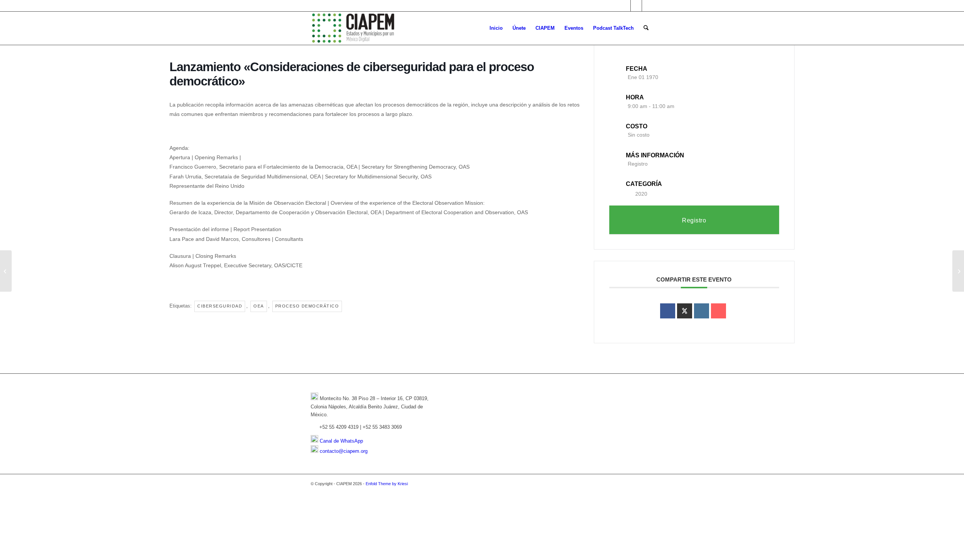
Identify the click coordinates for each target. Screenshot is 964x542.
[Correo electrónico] (718, 310)
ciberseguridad (219, 306)
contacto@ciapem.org (344, 451)
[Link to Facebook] (636, 5)
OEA (258, 306)
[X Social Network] (684, 310)
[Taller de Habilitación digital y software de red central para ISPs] (6, 271)
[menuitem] (496, 28)
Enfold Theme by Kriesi (387, 483)
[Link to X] (624, 5)
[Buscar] (646, 28)
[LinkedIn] (701, 310)
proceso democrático (307, 306)
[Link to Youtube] (647, 5)
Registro (638, 164)
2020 (641, 194)
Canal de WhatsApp (341, 441)
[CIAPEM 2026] (354, 28)
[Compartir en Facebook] (667, 310)
